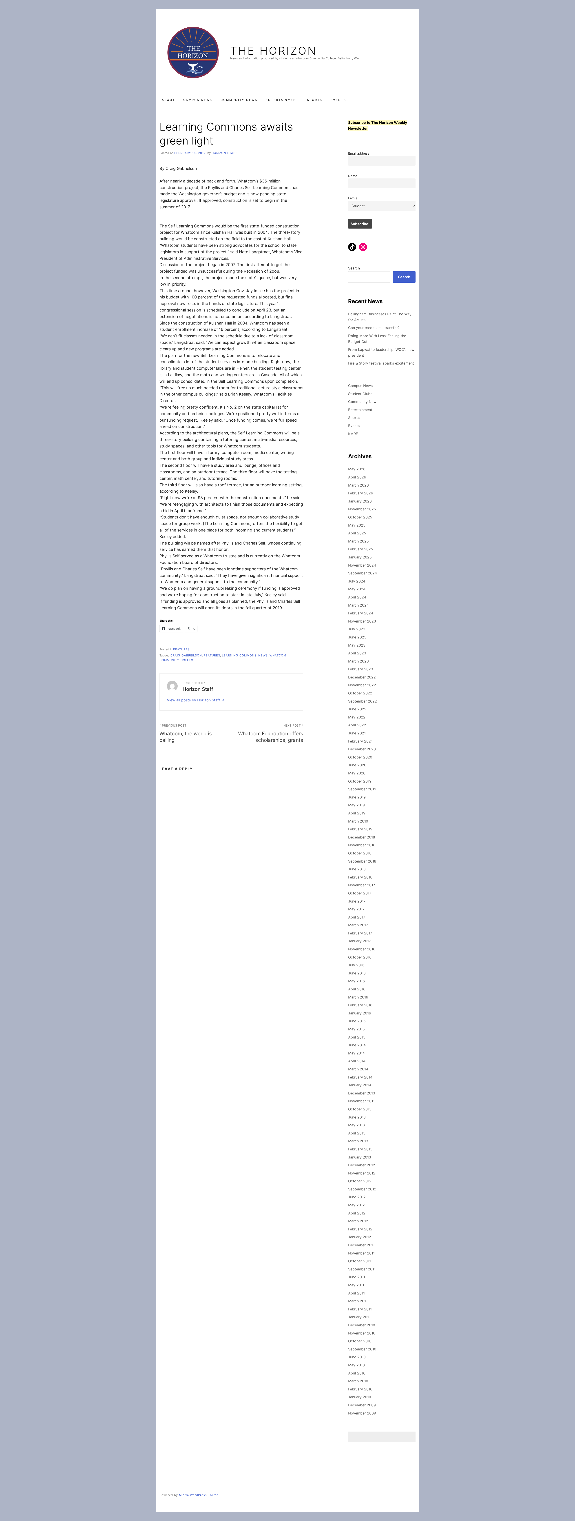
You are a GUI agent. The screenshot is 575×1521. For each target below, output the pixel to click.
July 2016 (356, 965)
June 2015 (357, 1021)
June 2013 (357, 1117)
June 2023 (357, 637)
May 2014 (356, 1053)
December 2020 (362, 749)
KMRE (353, 433)
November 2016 (361, 949)
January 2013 (359, 1157)
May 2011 (356, 1285)
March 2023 (358, 661)
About (168, 100)
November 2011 (361, 1253)
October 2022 (360, 693)
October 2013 (360, 1109)
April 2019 (356, 813)
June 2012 (357, 1197)
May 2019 (356, 805)
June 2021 (357, 733)
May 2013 (356, 1125)
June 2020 (357, 765)
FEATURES (181, 649)
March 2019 (358, 821)
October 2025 (360, 517)
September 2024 (362, 573)
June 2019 (357, 797)
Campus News (197, 100)
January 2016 (359, 1013)
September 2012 (362, 1189)
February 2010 (360, 1389)
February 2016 (360, 1005)
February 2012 (360, 1229)
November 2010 (361, 1333)
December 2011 (361, 1245)
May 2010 (356, 1365)
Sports (314, 100)
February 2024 (360, 613)
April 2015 (356, 1037)
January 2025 (360, 557)
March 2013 (358, 1141)
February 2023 (360, 669)
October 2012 (360, 1181)
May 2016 (356, 981)
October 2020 (360, 757)
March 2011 (357, 1301)
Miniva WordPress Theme (198, 1495)
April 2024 (357, 597)
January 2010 (359, 1397)
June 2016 (357, 973)
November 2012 (361, 1173)
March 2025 (358, 541)
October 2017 (359, 893)
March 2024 (358, 605)
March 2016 (358, 997)
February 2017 (360, 933)
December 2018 (361, 837)
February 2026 (360, 493)
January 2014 (359, 1085)
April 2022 (357, 725)
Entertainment (282, 100)
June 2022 (357, 709)
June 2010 (357, 1357)
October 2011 (359, 1261)
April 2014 (356, 1061)
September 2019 (362, 789)
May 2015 (356, 1029)
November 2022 (362, 685)
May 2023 (356, 645)
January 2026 (360, 501)
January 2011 (359, 1317)
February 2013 (360, 1149)
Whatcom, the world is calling (185, 733)
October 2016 (360, 957)
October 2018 (360, 853)
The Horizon (273, 50)
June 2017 (356, 901)
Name (352, 176)
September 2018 (362, 861)
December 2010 (361, 1325)
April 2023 (357, 653)
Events (338, 100)
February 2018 (360, 877)
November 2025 (362, 509)
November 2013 (361, 1101)
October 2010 (360, 1341)
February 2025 (360, 549)
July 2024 (356, 581)
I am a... (354, 198)
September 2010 (362, 1349)
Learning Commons (239, 655)
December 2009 (362, 1405)
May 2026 (356, 469)
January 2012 (359, 1237)
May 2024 (356, 589)
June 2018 (357, 869)
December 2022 (362, 677)
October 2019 (360, 781)
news (263, 655)
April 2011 (356, 1293)
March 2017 (358, 925)
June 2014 (357, 1045)
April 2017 (356, 917)
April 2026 (357, 477)
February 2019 (360, 829)
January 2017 (359, 941)
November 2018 (361, 845)
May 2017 (356, 909)
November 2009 (362, 1413)
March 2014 (358, 1069)
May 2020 (356, 773)
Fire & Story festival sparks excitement (381, 363)
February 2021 (360, 741)
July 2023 (356, 629)
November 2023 (362, 621)
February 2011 (360, 1309)
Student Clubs (360, 393)
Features (212, 655)
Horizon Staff (224, 153)
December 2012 (361, 1165)
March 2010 (358, 1381)
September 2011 (362, 1269)
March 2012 (358, 1221)
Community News (239, 100)
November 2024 (362, 565)
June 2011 (356, 1277)
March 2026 (358, 485)
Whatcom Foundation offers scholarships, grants (270, 733)
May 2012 (356, 1205)
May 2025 (356, 525)
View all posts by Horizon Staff (194, 700)
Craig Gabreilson (186, 655)
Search (354, 268)
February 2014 (360, 1077)
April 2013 (356, 1133)
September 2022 (362, 701)
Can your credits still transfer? (374, 327)
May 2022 (356, 717)
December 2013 (361, 1093)
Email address (358, 153)
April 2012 (356, 1213)
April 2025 (357, 533)
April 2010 (356, 1373)
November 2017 (361, 885)
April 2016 (356, 989)
